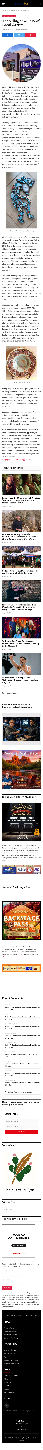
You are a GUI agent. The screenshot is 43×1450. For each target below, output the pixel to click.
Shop (6, 1379)
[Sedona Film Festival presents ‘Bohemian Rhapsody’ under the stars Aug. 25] (21, 664)
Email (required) (8, 1271)
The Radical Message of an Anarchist (18, 1092)
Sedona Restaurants (11, 1364)
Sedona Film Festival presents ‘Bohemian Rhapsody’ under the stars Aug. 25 (20, 680)
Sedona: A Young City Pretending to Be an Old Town (21, 1056)
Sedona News (9, 1328)
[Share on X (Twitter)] (19, 35)
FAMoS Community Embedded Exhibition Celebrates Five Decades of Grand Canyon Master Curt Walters (20, 537)
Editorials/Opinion (10, 1335)
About (6, 1386)
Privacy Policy (22, 1438)
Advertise (7, 1382)
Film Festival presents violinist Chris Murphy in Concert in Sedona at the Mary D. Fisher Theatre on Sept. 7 (19, 607)
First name (6, 1279)
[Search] (39, 3)
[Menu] (3, 3)
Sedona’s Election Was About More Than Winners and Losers (22, 1009)
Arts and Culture (9, 16)
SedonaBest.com (22, 1429)
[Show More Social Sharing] (39, 35)
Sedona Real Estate (11, 1375)
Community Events (11, 1360)
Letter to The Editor (11, 1338)
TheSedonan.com (21, 1424)
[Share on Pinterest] (30, 35)
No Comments (22, 30)
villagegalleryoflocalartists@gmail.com (17, 460)
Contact (7, 1389)
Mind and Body (9, 1353)
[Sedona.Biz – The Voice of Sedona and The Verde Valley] (21, 3)
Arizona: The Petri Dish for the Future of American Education (22, 1065)
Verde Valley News (10, 1331)
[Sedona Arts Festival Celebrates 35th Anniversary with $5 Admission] (21, 557)
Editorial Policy (9, 1392)
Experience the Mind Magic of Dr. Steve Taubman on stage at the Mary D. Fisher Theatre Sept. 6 (21, 500)
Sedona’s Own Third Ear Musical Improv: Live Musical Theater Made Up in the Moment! (20, 643)
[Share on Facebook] (7, 35)
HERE (21, 954)
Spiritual (7, 1357)
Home (4, 10)
